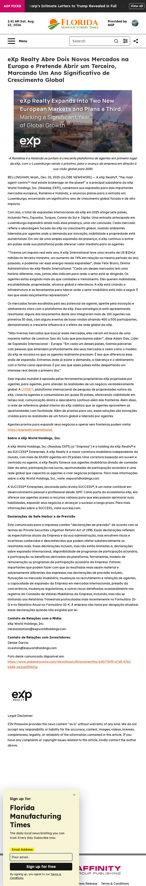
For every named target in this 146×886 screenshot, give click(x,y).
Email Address (22, 849)
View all (137, 6)
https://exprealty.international (30, 430)
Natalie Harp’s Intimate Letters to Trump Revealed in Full (66, 6)
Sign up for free (41, 866)
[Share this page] (135, 41)
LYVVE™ (27, 389)
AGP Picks (12, 6)
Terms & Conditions (115, 883)
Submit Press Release (81, 883)
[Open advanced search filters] (125, 41)
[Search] (116, 41)
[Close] (74, 795)
